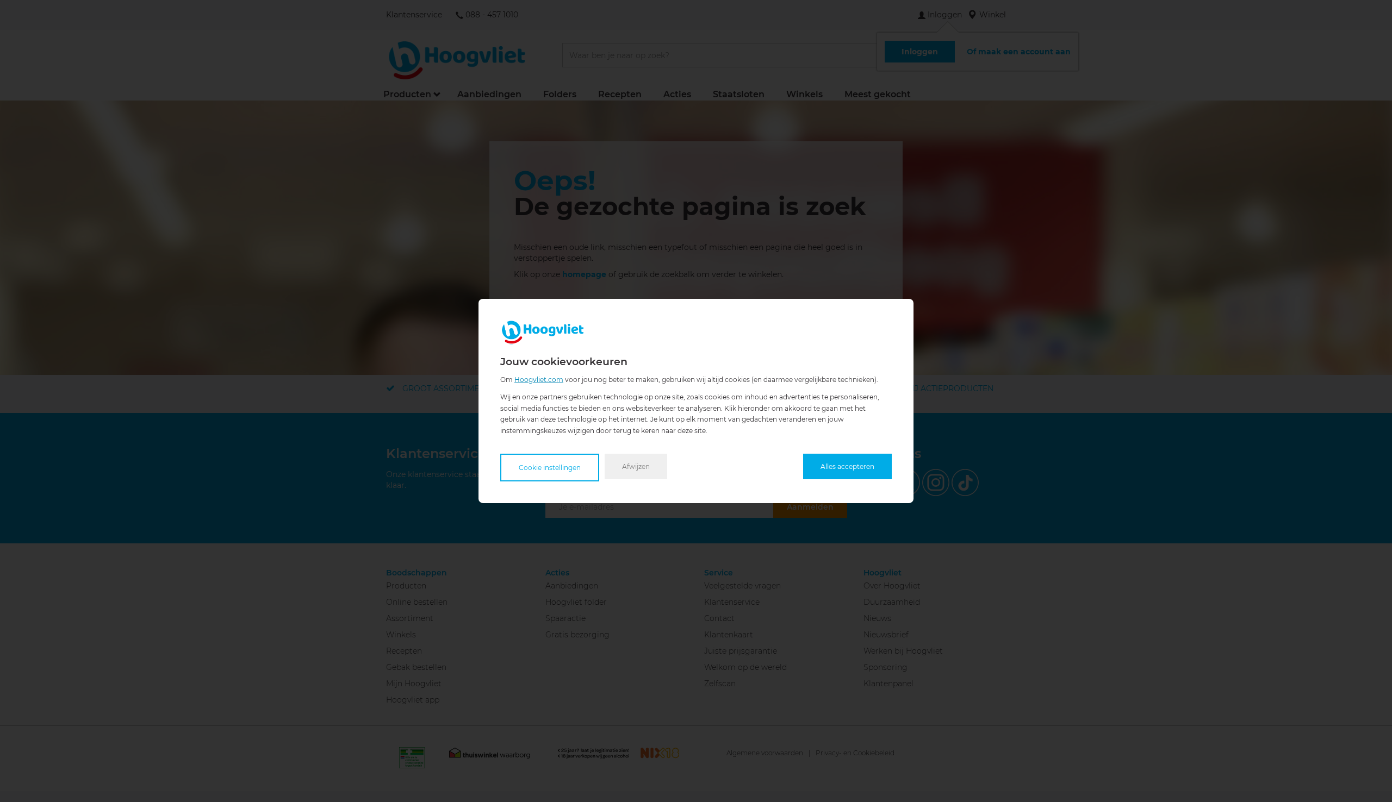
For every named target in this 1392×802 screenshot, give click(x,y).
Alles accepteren (847, 466)
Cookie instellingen (550, 467)
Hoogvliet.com (538, 379)
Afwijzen (636, 466)
